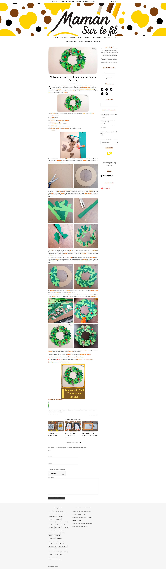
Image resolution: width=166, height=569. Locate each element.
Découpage (77, 410)
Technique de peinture (54, 559)
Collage (59, 410)
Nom (49, 450)
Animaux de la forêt (60, 513)
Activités (72, 37)
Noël (86, 86)
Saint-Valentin (53, 557)
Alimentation (59, 511)
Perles (58, 411)
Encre (58, 532)
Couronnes (65, 410)
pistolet (52, 125)
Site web (50, 463)
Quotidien (107, 37)
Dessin (50, 530)
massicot (53, 122)
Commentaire (51, 477)
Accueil (49, 1)
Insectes (64, 540)
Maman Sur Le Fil (54, 415)
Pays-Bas (65, 86)
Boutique (58, 519)
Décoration (71, 410)
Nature (94, 410)
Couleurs (65, 527)
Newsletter (78, 1)
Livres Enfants (52, 546)
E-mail (49, 456)
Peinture (56, 551)
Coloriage (58, 527)
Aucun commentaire (93, 415)
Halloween (51, 540)
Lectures (86, 37)
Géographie (52, 538)
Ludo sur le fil (63, 546)
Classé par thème (71, 41)
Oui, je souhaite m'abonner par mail (57, 469)
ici (56, 90)
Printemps (64, 551)
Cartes (50, 524)
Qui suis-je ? (55, 1)
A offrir (61, 516)
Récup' (61, 554)
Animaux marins (53, 516)
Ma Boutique (61, 1)
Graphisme (57, 535)
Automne (51, 519)
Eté (63, 532)
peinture (53, 130)
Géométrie (59, 538)
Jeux (79, 37)
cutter (50, 161)
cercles (64, 160)
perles (55, 127)
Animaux (51, 513)
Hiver (86, 410)
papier (52, 120)
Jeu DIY (50, 543)
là (90, 354)
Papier (54, 411)
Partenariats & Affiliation (88, 1)
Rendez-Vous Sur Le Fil (70, 1)
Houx (90, 410)
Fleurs (50, 535)
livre (77, 89)
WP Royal (56, 566)
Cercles (63, 524)
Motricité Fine (52, 549)
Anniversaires (97, 37)
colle (53, 123)
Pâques (51, 554)
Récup (62, 411)
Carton (55, 410)
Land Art (61, 543)
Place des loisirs (89, 359)
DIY (82, 410)
